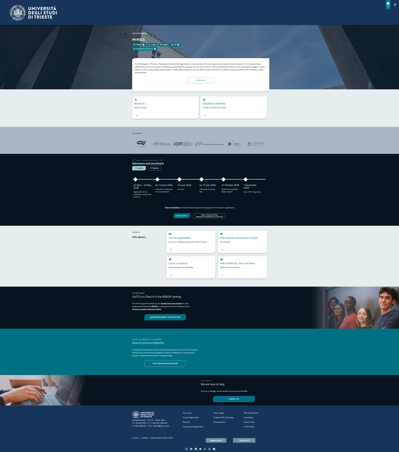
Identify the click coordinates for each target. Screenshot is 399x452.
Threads (209, 449)
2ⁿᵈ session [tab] (154, 168)
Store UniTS (244, 440)
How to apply (218, 412)
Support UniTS (216, 440)
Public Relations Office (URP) (161, 437)
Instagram (186, 449)
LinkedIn (195, 449)
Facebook (191, 449)
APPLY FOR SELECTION (209, 216)
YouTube (200, 449)
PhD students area (251, 412)
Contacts (135, 437)
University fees (219, 422)
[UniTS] (33, 13)
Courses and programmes (193, 426)
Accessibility (248, 417)
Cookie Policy (249, 426)
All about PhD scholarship (223, 417)
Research (186, 422)
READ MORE (200, 80)
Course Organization (191, 417)
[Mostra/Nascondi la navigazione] (395, 4)
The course (187, 412)
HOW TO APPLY (181, 216)
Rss (214, 449)
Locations (144, 437)
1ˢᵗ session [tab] (139, 168)
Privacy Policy (249, 422)
